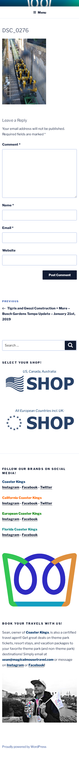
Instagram (10, 487)
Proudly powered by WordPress (24, 746)
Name (8, 205)
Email (7, 228)
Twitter (46, 487)
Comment (11, 144)
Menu (42, 12)
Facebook (30, 487)
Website (9, 250)
